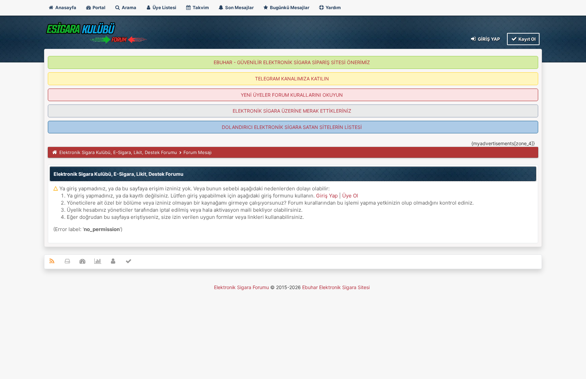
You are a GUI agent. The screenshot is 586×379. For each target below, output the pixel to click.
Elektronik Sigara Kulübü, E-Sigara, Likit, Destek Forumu (118, 152)
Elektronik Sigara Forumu (241, 287)
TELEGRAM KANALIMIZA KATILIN (292, 78)
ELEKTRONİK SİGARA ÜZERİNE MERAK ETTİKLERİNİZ (292, 111)
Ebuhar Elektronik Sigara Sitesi (336, 287)
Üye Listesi (164, 7)
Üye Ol (350, 195)
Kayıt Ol (526, 39)
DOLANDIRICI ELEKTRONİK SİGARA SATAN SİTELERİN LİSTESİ (292, 127)
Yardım (333, 7)
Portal (98, 7)
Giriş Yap (488, 39)
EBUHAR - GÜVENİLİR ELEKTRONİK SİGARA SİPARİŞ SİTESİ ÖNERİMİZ (292, 62)
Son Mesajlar (239, 7)
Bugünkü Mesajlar (289, 7)
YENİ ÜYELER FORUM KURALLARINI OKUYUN (292, 95)
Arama (128, 7)
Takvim (200, 7)
